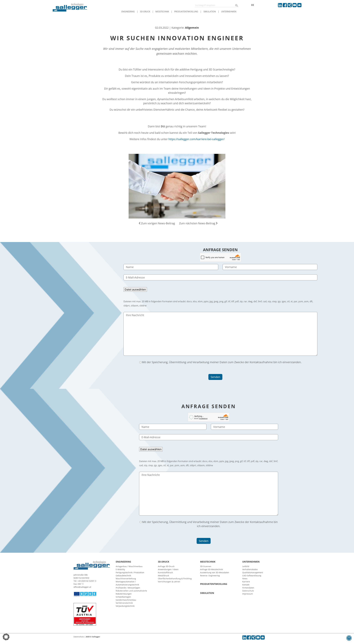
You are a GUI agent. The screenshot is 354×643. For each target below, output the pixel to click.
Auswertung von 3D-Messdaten (214, 572)
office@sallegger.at (82, 587)
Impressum (247, 593)
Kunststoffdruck (165, 572)
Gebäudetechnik (123, 575)
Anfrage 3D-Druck (166, 566)
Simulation (209, 11)
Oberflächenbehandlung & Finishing (175, 578)
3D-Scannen (205, 566)
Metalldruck (163, 575)
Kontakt (245, 584)
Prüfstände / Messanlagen (128, 587)
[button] (6, 637)
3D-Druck (145, 11)
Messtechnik (162, 11)
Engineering (128, 11)
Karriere (246, 581)
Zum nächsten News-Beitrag (197, 223)
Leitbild (245, 566)
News (244, 578)
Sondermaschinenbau (126, 600)
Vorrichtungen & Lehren (169, 581)
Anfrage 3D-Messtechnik (211, 569)
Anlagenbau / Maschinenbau (129, 566)
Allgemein (192, 27)
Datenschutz (248, 590)
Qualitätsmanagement (252, 572)
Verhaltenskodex (250, 569)
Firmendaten (248, 587)
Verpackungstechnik (125, 606)
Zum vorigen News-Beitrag (157, 223)
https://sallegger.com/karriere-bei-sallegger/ (196, 139)
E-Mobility (120, 569)
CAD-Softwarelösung (251, 575)
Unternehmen (228, 11)
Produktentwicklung (186, 11)
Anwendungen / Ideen (168, 569)
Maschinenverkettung (126, 578)
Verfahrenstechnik (124, 603)
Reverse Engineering (210, 575)
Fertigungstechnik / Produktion (130, 572)
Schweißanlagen (123, 597)
